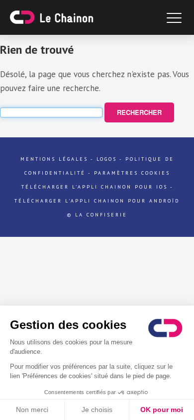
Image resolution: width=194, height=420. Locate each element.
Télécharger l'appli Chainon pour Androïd (97, 201)
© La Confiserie (97, 214)
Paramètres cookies (132, 173)
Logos (107, 159)
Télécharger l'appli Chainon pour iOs (94, 187)
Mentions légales (54, 159)
